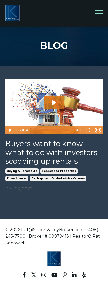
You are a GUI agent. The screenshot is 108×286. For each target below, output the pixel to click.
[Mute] (78, 130)
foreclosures (17, 178)
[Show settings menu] (88, 130)
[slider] (49, 130)
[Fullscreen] (98, 130)
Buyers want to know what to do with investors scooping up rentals (51, 152)
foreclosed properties (59, 171)
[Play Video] (10, 130)
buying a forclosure (22, 171)
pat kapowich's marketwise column (58, 178)
